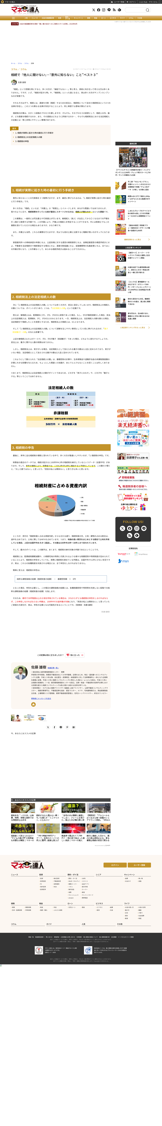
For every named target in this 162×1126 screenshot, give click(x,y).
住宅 (126, 913)
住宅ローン (72, 907)
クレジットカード (87, 895)
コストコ (85, 881)
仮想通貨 (56, 884)
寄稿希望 (56, 937)
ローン (103, 18)
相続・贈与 (43, 910)
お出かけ (128, 881)
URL (33, 704)
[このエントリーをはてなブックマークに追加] (74, 727)
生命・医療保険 (17, 910)
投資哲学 (43, 889)
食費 (70, 892)
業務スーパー (73, 884)
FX (41, 884)
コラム (131, 18)
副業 (111, 907)
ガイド (49, 924)
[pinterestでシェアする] (67, 727)
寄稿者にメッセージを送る (41, 698)
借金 (83, 907)
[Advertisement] (61, 765)
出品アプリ (85, 884)
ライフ (122, 18)
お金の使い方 (129, 907)
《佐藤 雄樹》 (105, 611)
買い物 (141, 878)
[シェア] (54, 727)
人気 (26, 18)
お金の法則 (142, 907)
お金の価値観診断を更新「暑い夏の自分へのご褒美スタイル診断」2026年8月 (48, 24)
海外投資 (43, 887)
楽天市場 (85, 887)
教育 (126, 918)
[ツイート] (48, 727)
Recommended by (100, 845)
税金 (95, 18)
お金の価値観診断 (48, 18)
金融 (140, 881)
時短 (140, 918)
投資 (59, 18)
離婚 (140, 910)
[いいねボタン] (74, 655)
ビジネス (113, 18)
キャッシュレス (74, 895)
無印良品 (71, 889)
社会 (111, 910)
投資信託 (43, 881)
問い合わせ (49, 937)
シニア (98, 874)
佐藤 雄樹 (38, 667)
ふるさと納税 (58, 910)
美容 (83, 892)
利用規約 (79, 937)
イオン (71, 887)
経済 (98, 910)
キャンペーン (78, 18)
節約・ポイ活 (67, 18)
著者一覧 (31, 937)
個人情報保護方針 (104, 937)
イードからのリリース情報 (126, 937)
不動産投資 (57, 881)
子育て (141, 913)
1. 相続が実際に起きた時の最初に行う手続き (34, 132)
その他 (139, 18)
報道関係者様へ (39, 937)
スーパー (85, 889)
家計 (126, 916)
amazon (71, 898)
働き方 (127, 910)
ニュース (35, 18)
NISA (55, 887)
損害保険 (28, 907)
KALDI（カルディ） (75, 881)
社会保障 (141, 916)
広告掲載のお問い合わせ (68, 937)
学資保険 (28, 910)
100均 (84, 878)
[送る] (61, 727)
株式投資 (56, 878)
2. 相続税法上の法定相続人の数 (28, 137)
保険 (88, 18)
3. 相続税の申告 (22, 141)
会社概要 (113, 937)
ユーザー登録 (139, 865)
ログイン (115, 865)
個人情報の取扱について (90, 937)
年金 (55, 907)
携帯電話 (85, 898)
